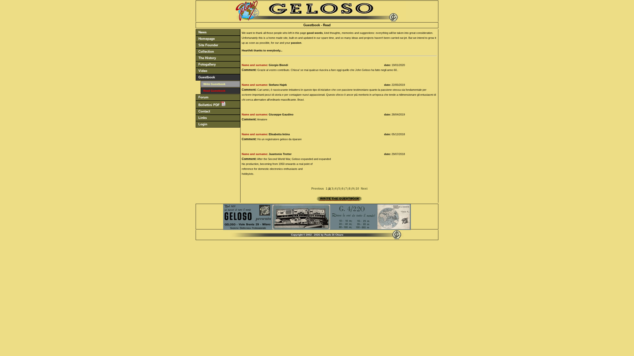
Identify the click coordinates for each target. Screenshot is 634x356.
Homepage (206, 39)
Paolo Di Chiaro (333, 234)
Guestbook (206, 77)
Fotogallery (207, 64)
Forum (203, 97)
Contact (204, 111)
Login (202, 124)
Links (202, 118)
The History (207, 58)
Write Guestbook (214, 84)
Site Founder (208, 45)
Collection (206, 51)
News (202, 32)
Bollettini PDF (209, 105)
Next (364, 188)
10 (357, 188)
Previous (317, 188)
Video (202, 71)
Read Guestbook (214, 90)
